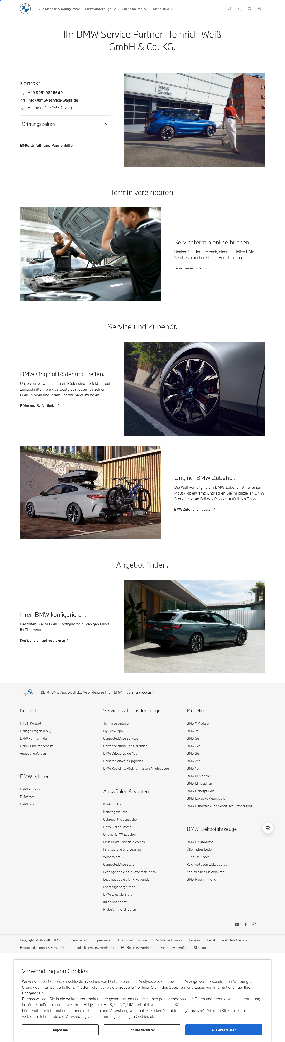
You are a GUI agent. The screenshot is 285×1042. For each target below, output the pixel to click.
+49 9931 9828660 (45, 92)
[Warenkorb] (240, 9)
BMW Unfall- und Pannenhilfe (46, 145)
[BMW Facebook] (245, 925)
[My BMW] (230, 9)
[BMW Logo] (25, 8)
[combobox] (267, 828)
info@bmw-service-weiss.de (53, 100)
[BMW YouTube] (237, 925)
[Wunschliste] (250, 9)
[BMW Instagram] (254, 925)
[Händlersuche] (260, 9)
